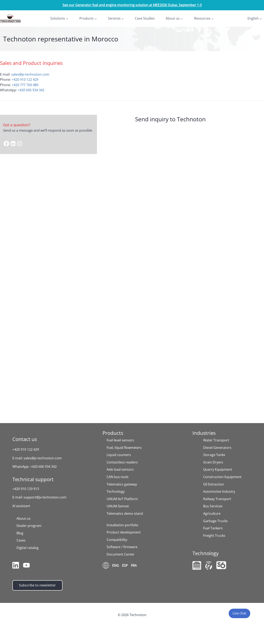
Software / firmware (122, 547)
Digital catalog (27, 547)
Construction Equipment (222, 477)
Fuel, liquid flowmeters (124, 447)
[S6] (221, 565)
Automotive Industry (219, 491)
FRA (134, 565)
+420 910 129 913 (25, 489)
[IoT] (196, 565)
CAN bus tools (117, 477)
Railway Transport (217, 499)
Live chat (239, 613)
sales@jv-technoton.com (30, 74)
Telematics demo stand (125, 513)
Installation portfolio (122, 525)
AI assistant (21, 506)
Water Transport (216, 440)
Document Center (120, 554)
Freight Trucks (214, 535)
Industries (204, 432)
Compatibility (117, 539)
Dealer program (28, 525)
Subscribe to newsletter (37, 585)
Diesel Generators (217, 447)
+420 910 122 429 (25, 79)
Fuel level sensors (120, 440)
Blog (19, 533)
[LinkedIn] (15, 566)
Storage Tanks (214, 455)
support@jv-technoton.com (45, 497)
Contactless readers (122, 462)
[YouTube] (26, 566)
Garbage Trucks (215, 521)
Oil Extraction (213, 484)
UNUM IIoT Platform (122, 499)
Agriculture (211, 513)
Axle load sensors (120, 469)
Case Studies (145, 18)
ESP (125, 565)
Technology (116, 491)
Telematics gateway (122, 484)
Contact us (24, 439)
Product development (124, 532)
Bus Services (213, 506)
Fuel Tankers (213, 528)
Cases (21, 540)
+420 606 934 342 (31, 90)
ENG (115, 565)
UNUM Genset (118, 506)
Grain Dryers (213, 462)
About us (23, 518)
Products (113, 432)
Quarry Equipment (217, 469)
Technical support (33, 479)
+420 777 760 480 (25, 85)
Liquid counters (119, 455)
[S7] (208, 565)
